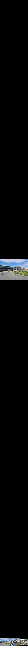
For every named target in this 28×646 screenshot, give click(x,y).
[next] (25, 321)
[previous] (2, 321)
